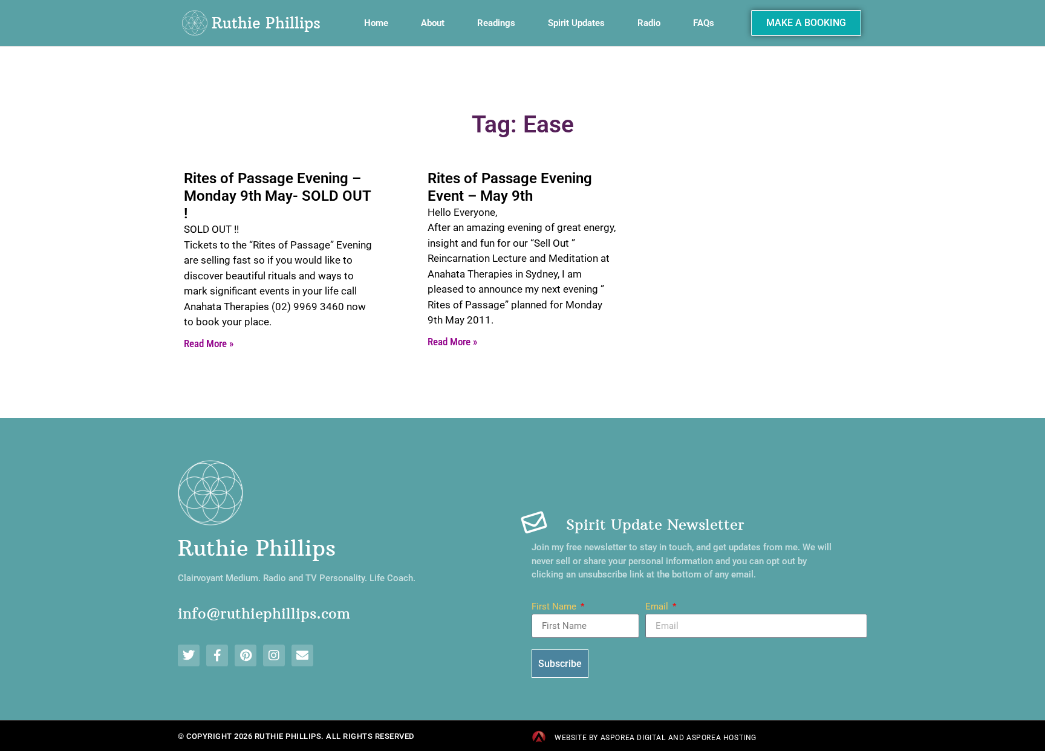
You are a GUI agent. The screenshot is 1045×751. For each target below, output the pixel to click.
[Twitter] (189, 655)
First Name (555, 607)
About (432, 23)
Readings (496, 23)
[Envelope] (302, 655)
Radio (648, 23)
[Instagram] (274, 655)
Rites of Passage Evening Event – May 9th (510, 187)
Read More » (208, 343)
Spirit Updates (576, 23)
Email (658, 607)
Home (376, 23)
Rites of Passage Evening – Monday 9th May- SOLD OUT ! (277, 196)
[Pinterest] (245, 655)
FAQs (703, 23)
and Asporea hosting (712, 737)
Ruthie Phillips (266, 23)
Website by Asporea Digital (610, 737)
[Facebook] (217, 655)
